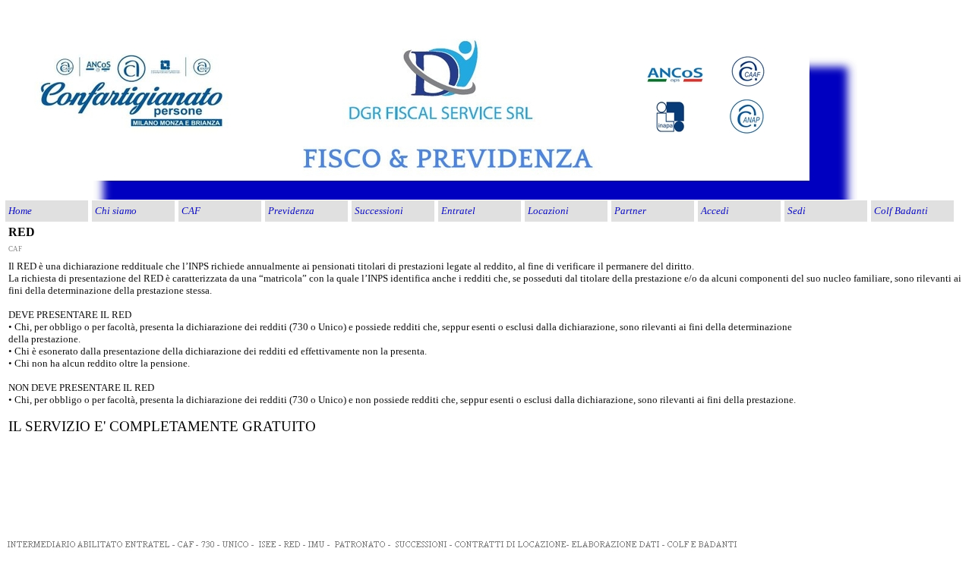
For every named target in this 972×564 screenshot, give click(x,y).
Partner (630, 210)
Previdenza (291, 210)
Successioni (379, 210)
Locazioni (548, 210)
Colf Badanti (901, 210)
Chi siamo (116, 210)
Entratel (458, 210)
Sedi (796, 210)
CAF (190, 210)
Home (20, 210)
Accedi (715, 210)
